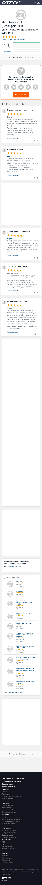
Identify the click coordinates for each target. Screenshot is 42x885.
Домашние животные (13, 566)
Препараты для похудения (11, 796)
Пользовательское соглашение (13, 779)
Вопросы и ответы (26, 57)
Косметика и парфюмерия (11, 821)
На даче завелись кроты (17, 301)
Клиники (5, 792)
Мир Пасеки (20, 591)
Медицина (5, 789)
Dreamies (19, 581)
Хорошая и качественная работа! (20, 110)
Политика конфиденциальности (13, 781)
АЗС (3, 842)
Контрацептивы (7, 798)
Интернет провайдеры (10, 833)
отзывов (7, 51)
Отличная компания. (15, 149)
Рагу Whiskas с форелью (24, 614)
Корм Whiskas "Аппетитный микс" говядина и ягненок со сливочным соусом (25, 670)
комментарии (14, 138)
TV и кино (5, 853)
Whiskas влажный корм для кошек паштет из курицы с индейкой (25, 634)
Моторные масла (8, 849)
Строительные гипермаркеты (12, 819)
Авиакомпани (7, 808)
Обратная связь (7, 784)
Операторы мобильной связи (12, 810)
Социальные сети (8, 835)
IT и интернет (6, 828)
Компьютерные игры (9, 837)
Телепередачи (7, 858)
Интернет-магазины (9, 830)
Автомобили (6, 840)
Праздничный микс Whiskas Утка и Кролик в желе (25, 646)
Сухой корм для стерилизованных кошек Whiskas (24, 602)
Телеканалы (6, 860)
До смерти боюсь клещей (17, 266)
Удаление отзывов (8, 787)
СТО (3, 844)
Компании (5, 803)
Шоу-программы (7, 862)
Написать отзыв (21, 95)
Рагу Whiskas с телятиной (24, 623)
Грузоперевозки (7, 805)
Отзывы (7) (13, 57)
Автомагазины (7, 846)
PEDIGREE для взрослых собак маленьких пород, (25, 658)
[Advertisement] (21, 204)
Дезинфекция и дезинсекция (18, 232)
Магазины (5, 814)
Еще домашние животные (13, 692)
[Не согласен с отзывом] (35, 141)
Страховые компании (9, 812)
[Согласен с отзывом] (37, 141)
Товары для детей (8, 823)
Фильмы (5, 856)
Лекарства (5, 794)
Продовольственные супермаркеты (14, 817)
